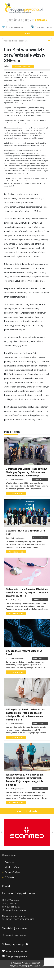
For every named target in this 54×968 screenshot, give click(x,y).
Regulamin (10, 862)
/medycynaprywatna (14, 27)
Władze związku (12, 867)
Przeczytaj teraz (15, 493)
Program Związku (13, 872)
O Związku (9, 877)
